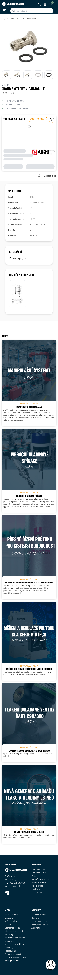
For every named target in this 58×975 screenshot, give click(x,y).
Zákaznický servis (39, 914)
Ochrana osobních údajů (15, 957)
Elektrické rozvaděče (40, 869)
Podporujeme (10, 950)
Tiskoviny (9, 947)
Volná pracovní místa (14, 960)
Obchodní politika (12, 927)
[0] (50, 4)
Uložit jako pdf (50, 175)
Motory (34, 876)
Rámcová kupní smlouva (15, 937)
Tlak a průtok (37, 886)
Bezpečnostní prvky (40, 879)
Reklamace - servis (39, 921)
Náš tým (35, 918)
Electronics (36, 889)
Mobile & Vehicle (38, 882)
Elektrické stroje (38, 872)
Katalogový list (19, 258)
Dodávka (8, 924)
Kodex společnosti (13, 954)
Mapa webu (36, 892)
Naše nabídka (11, 921)
